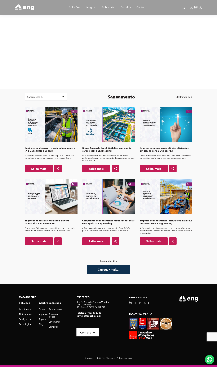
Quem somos (55, 309)
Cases (42, 309)
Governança (55, 322)
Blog (41, 324)
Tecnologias (25, 324)
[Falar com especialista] (209, 359)
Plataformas (25, 314)
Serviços (23, 319)
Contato (141, 7)
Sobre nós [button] (108, 7)
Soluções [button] (74, 7)
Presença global (53, 315)
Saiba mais (38, 64)
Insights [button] (91, 7)
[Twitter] (144, 303)
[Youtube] (150, 303)
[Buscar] (183, 7)
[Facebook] (135, 303)
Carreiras (126, 7)
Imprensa (43, 314)
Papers (42, 319)
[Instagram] (140, 303)
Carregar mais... (108, 269)
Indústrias (23, 309)
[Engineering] (24, 7)
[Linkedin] (130, 303)
